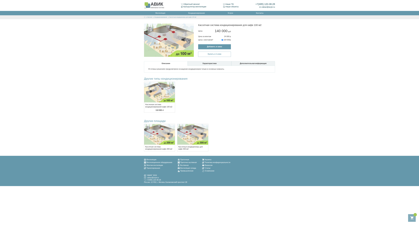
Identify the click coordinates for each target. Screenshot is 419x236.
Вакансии (208, 165)
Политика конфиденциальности (217, 162)
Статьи (207, 168)
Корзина (208, 160)
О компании (209, 171)
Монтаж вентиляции (155, 165)
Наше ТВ (229, 4)
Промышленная (186, 171)
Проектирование (153, 168)
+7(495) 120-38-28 (265, 4)
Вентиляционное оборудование (159, 162)
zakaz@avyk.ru (268, 7)
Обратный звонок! (191, 4)
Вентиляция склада (188, 168)
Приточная (184, 160)
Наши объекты (232, 7)
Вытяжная (184, 165)
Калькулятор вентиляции (194, 7)
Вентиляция (151, 160)
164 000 (227, 40)
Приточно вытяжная (188, 162)
